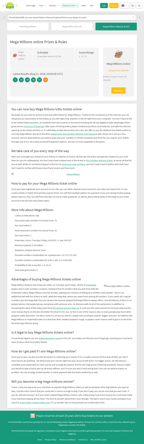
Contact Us (82, 439)
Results (53, 5)
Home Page (30, 5)
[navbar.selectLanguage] (124, 6)
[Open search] (139, 6)
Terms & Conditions (67, 439)
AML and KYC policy (98, 439)
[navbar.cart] (132, 6)
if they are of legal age (34, 126)
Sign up (114, 5)
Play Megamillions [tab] (27, 26)
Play (41, 5)
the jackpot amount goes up (66, 308)
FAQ (91, 5)
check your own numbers (73, 164)
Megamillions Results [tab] (72, 26)
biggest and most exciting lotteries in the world (73, 134)
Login (104, 5)
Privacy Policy (50, 439)
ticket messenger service (50, 338)
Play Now (118, 90)
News (84, 5)
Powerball (91, 284)
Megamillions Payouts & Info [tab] (116, 26)
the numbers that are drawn (99, 160)
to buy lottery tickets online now (35, 402)
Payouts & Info (69, 5)
